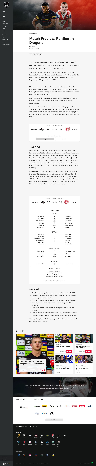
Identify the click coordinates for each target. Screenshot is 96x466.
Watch (4, 13)
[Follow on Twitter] (33, 426)
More (3, 31)
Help (33, 463)
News (3, 11)
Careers (30, 463)
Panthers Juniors (6, 44)
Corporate (4, 42)
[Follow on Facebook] (30, 426)
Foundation (5, 23)
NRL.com (32, 46)
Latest (64, 139)
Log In (5, 459)
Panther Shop (5, 39)
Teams (4, 21)
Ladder (4, 18)
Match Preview (33, 33)
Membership (5, 34)
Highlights (45, 139)
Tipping (4, 28)
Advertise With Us (44, 463)
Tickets (3, 37)
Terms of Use (18, 463)
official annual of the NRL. (40, 321)
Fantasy (4, 26)
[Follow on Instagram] (36, 426)
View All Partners (54, 420)
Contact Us (37, 463)
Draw (3, 16)
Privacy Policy (24, 463)
